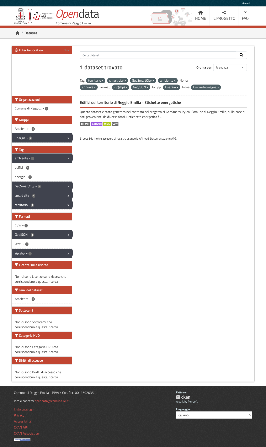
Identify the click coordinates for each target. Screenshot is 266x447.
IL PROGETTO (224, 18)
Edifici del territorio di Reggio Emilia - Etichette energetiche (130, 102)
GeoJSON (97, 124)
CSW (115, 124)
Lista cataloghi (24, 409)
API (141, 138)
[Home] (18, 33)
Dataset (31, 33)
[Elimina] (102, 80)
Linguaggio (183, 409)
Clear (66, 50)
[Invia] (241, 55)
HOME (200, 18)
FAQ (245, 18)
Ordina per (204, 67)
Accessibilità (22, 421)
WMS (107, 124)
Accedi (246, 3)
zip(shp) (85, 124)
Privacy (19, 415)
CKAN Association (26, 433)
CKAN (183, 397)
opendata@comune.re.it (52, 400)
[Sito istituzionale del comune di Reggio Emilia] (33, 16)
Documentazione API (162, 138)
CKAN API (21, 427)
